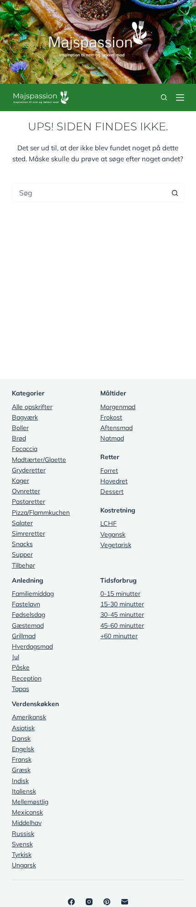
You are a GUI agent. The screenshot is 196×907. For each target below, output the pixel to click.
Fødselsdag (28, 614)
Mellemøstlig (30, 802)
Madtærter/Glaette (39, 460)
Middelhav (26, 823)
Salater (22, 523)
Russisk (23, 834)
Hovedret (114, 481)
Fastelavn (26, 604)
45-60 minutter (122, 625)
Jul (15, 657)
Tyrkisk (21, 855)
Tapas (20, 689)
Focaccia (24, 449)
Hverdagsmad (32, 646)
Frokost (111, 417)
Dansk (21, 738)
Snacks (22, 544)
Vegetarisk (115, 545)
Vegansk (112, 534)
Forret (109, 470)
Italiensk (24, 791)
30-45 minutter (122, 614)
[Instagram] (89, 901)
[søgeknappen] (174, 193)
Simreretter (28, 533)
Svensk (22, 844)
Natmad (112, 438)
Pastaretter (28, 501)
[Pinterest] (106, 901)
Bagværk (25, 417)
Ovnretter (26, 491)
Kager (20, 481)
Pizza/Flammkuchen (41, 512)
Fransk (21, 759)
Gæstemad (28, 625)
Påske (21, 667)
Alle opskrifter (32, 407)
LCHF (108, 523)
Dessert (112, 491)
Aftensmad (116, 428)
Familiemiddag (33, 593)
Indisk (20, 781)
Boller (20, 428)
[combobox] (88, 192)
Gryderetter (29, 470)
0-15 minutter (120, 593)
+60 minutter (119, 636)
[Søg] (164, 97)
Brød (19, 438)
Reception (26, 678)
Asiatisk (23, 728)
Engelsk (23, 749)
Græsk (21, 770)
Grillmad (24, 636)
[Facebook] (71, 901)
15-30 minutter (122, 604)
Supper (22, 554)
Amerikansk (29, 717)
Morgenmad (117, 407)
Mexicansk (27, 812)
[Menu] (180, 97)
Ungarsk (24, 865)
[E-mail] (124, 901)
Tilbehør (23, 565)
